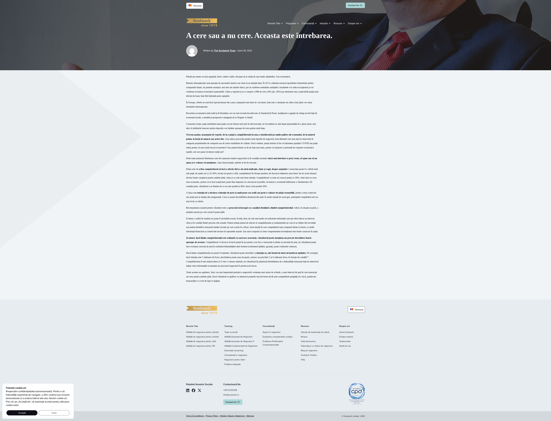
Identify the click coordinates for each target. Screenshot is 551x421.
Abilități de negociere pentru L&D (201, 341)
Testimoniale (345, 341)
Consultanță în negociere (235, 355)
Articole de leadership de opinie (315, 332)
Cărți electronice (308, 341)
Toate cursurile (231, 332)
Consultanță (308, 23)
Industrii (324, 23)
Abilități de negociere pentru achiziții (202, 337)
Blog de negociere (309, 350)
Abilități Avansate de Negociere (238, 337)
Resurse (338, 23)
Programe (291, 23)
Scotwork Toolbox (309, 355)
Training (228, 326)
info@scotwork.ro (231, 395)
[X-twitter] (199, 390)
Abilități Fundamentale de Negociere (240, 346)
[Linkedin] (187, 390)
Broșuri (304, 337)
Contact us (353, 5)
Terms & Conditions (195, 416)
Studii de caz (345, 346)
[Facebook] (193, 390)
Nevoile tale (273, 23)
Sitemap (250, 416)
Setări (54, 413)
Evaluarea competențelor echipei (277, 337)
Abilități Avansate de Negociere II (239, 341)
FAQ (303, 360)
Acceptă (22, 413)
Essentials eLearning (233, 350)
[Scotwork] (202, 309)
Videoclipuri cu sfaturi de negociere (317, 346)
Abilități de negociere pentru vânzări (202, 332)
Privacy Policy (212, 416)
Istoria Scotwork (346, 332)
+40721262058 (230, 390)
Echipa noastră (346, 337)
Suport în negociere (272, 332)
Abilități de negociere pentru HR (200, 346)
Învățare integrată (232, 364)
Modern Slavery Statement (232, 416)
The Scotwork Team (225, 50)
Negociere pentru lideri (234, 360)
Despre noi (353, 23)
